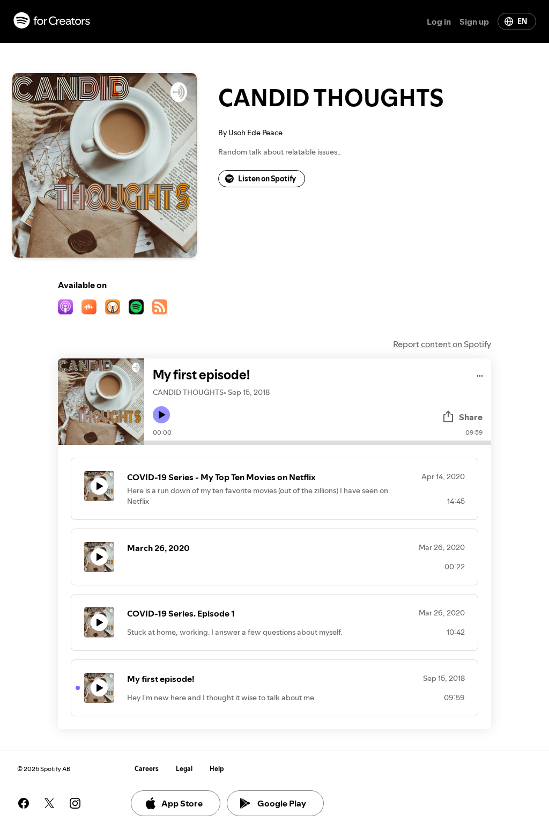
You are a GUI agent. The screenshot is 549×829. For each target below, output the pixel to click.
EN (522, 21)
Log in (439, 21)
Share (471, 417)
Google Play (281, 803)
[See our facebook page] (23, 803)
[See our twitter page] (49, 803)
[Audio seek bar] (317, 443)
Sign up (474, 21)
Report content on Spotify (442, 344)
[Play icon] (161, 414)
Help (217, 768)
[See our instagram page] (75, 803)
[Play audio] (480, 374)
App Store (182, 803)
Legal (184, 768)
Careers (147, 768)
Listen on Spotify (267, 178)
